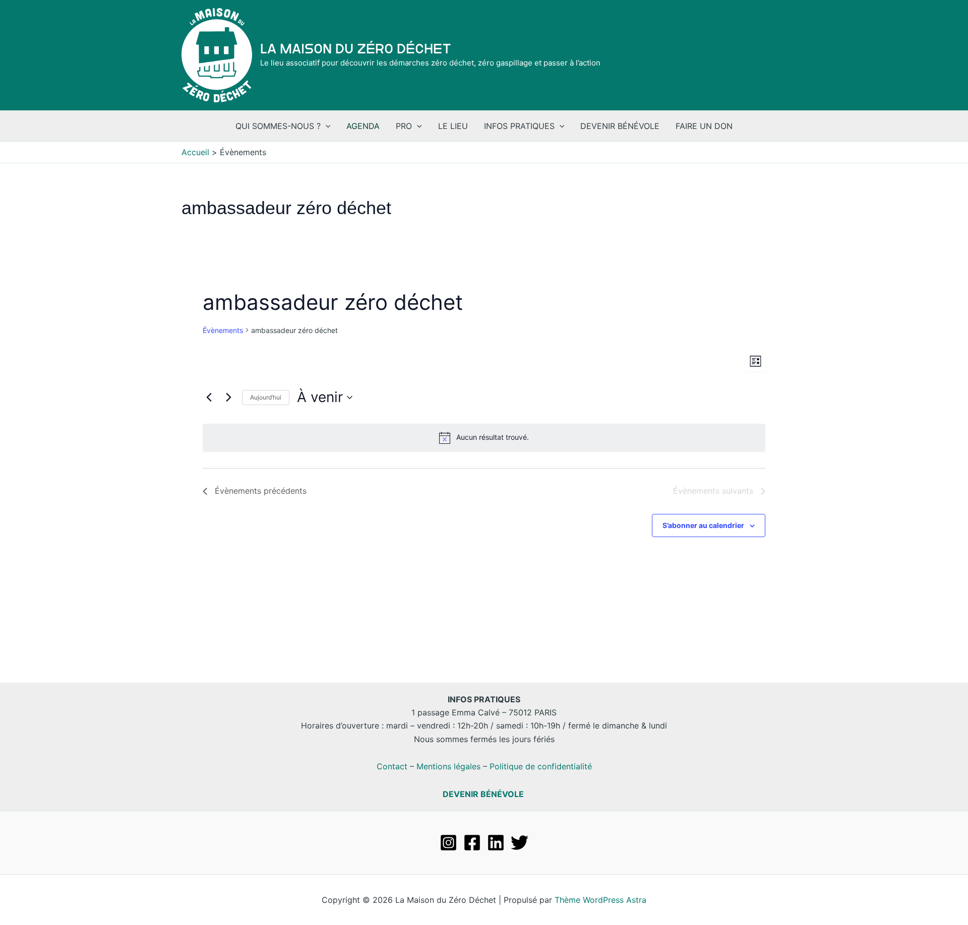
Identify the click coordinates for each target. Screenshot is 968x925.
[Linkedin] (496, 842)
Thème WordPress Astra (600, 900)
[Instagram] (448, 842)
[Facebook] (472, 842)
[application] (326, 126)
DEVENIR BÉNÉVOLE (483, 794)
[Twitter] (519, 842)
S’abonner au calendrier (703, 525)
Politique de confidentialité (541, 766)
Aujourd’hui (265, 397)
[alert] (484, 438)
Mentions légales (448, 766)
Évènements (223, 330)
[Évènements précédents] (209, 397)
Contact (392, 766)
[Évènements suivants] (228, 397)
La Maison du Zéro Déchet (355, 48)
